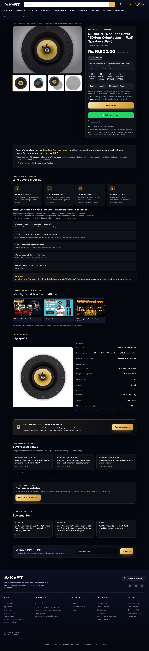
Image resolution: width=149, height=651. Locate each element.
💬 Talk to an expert (110, 115)
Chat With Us (102, 603)
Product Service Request (107, 616)
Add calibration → (122, 427)
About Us (75, 603)
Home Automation (11, 17)
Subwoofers (59, 10)
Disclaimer (132, 616)
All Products (21, 23)
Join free (127, 551)
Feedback (101, 613)
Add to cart (111, 105)
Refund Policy (133, 607)
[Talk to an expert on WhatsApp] (120, 4)
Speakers (44, 10)
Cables (25, 17)
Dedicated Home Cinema (101, 10)
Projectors (8, 610)
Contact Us (101, 610)
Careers (74, 610)
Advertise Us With (78, 607)
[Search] (112, 4)
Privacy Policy (133, 603)
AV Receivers (9, 603)
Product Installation (105, 620)
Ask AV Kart (119, 10)
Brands (7, 10)
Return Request (103, 607)
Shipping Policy (134, 610)
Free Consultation (11, 623)
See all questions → (20, 473)
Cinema (19, 10)
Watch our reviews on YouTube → (43, 163)
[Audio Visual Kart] (29, 578)
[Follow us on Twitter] (136, 586)
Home (14, 23)
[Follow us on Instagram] (142, 586)
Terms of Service (134, 613)
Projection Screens (77, 10)
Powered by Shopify (11, 634)
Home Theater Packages (14, 620)
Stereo (32, 10)
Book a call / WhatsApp (28, 497)
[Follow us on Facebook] (130, 586)
